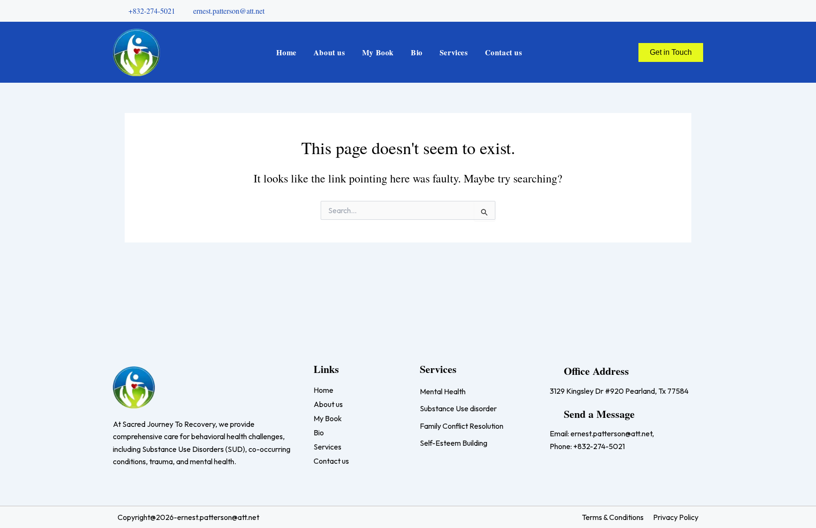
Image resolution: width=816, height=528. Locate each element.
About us (329, 52)
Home (286, 52)
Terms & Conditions (613, 517)
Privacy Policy (675, 517)
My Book (378, 52)
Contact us (503, 52)
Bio (417, 52)
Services (454, 52)
